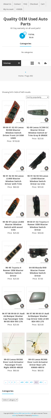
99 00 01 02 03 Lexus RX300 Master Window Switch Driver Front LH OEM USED (13, 132)
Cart (42, 4)
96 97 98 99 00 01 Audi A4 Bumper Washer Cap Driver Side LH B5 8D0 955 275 (38, 317)
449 (22, 382)
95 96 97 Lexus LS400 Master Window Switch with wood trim (13, 225)
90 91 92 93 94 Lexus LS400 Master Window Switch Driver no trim (37, 179)
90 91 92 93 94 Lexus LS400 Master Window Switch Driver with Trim (13, 179)
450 (26, 382)
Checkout (34, 4)
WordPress (35, 415)
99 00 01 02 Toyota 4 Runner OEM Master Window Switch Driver (37, 225)
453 (41, 382)
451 (31, 382)
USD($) (19, 9)
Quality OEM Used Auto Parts (25, 21)
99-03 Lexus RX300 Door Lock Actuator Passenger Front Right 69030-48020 (13, 363)
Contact (17, 4)
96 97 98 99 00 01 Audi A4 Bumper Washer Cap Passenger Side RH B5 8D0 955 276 (13, 317)
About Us (7, 4)
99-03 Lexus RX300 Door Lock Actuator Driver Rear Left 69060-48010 (37, 363)
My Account (8, 9)
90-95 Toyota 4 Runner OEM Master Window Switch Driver (13, 271)
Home (21, 76)
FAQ (25, 4)
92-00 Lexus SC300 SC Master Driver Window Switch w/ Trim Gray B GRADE (38, 131)
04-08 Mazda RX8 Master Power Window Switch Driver (37, 271)
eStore (14, 415)
